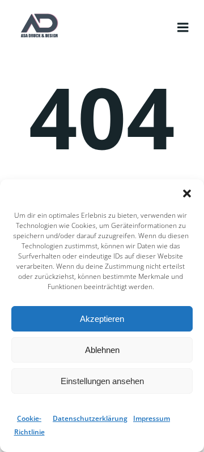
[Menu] (183, 21)
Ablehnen (102, 350)
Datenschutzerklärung (90, 418)
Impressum (151, 418)
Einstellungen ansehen (102, 381)
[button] (187, 193)
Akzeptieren (102, 319)
